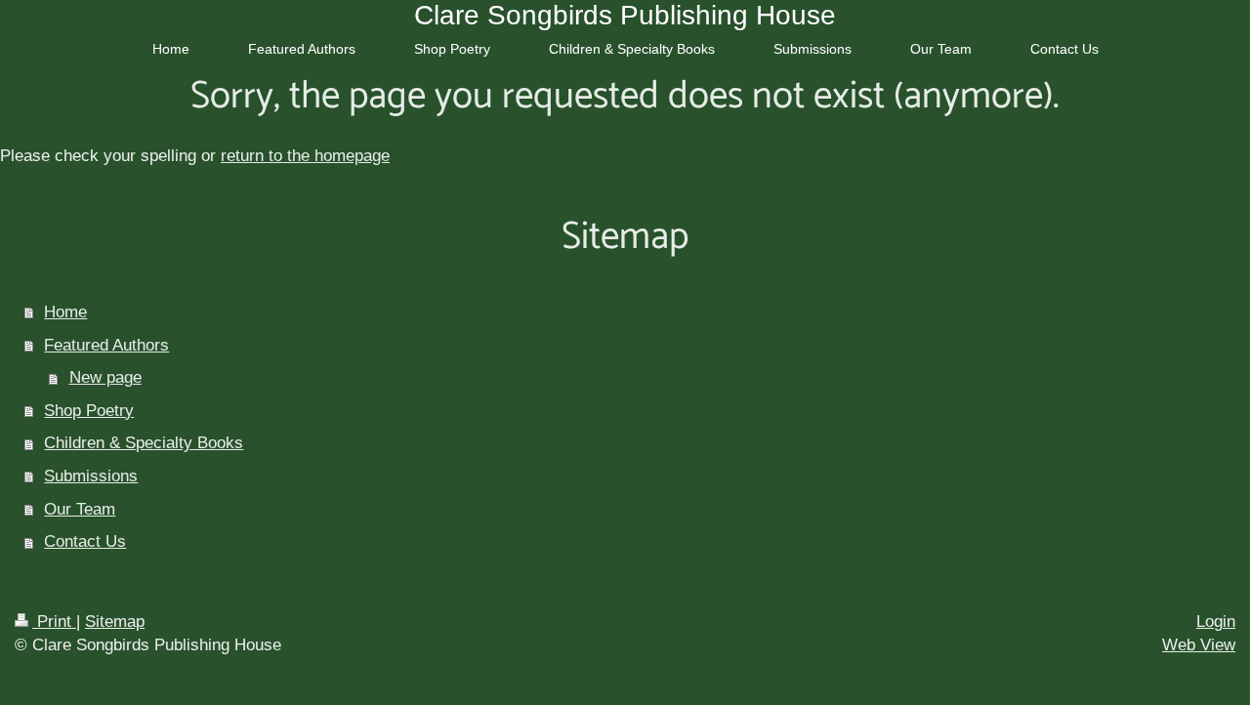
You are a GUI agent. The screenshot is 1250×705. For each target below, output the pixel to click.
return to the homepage (305, 155)
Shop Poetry (89, 410)
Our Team (79, 509)
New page (105, 377)
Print (54, 621)
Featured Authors (106, 345)
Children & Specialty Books (143, 443)
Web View (1198, 645)
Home (65, 312)
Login (1215, 621)
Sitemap (115, 621)
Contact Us (85, 541)
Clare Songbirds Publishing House (625, 15)
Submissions (91, 476)
